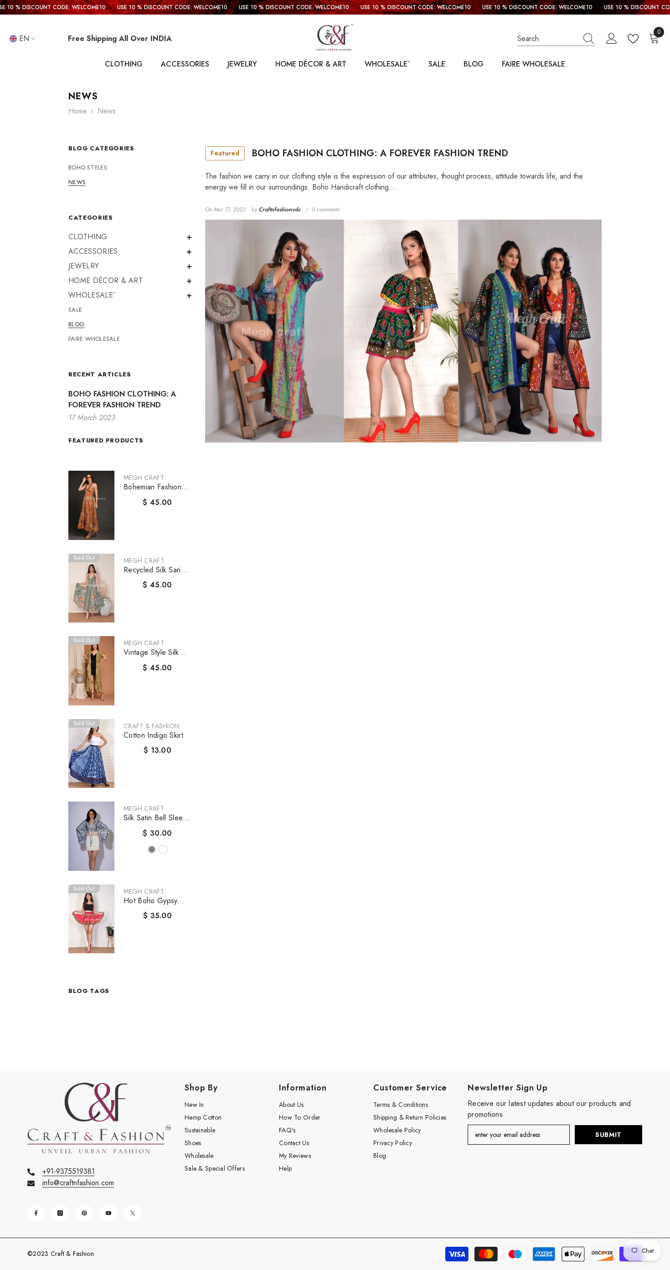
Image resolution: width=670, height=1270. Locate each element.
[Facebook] (36, 1213)
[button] (129, 237)
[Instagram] (60, 1213)
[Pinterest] (84, 1213)
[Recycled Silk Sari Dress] (91, 588)
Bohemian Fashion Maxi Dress (152, 487)
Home (77, 111)
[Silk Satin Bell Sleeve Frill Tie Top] (91, 836)
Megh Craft (144, 477)
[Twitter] (132, 1213)
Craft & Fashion (151, 725)
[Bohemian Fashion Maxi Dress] (91, 505)
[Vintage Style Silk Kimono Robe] (91, 670)
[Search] (556, 39)
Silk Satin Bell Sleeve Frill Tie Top (157, 818)
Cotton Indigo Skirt (153, 735)
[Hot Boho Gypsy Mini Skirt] (91, 919)
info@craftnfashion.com (78, 1182)
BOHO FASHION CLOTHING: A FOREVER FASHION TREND (359, 153)
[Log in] (611, 38)
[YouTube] (108, 1213)
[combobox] (547, 39)
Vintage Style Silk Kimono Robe (151, 652)
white (163, 849)
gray (151, 849)
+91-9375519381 (68, 1171)
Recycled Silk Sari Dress (152, 570)
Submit (608, 1134)
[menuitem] (129, 167)
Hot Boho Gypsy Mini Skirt (150, 900)
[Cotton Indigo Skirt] (91, 753)
